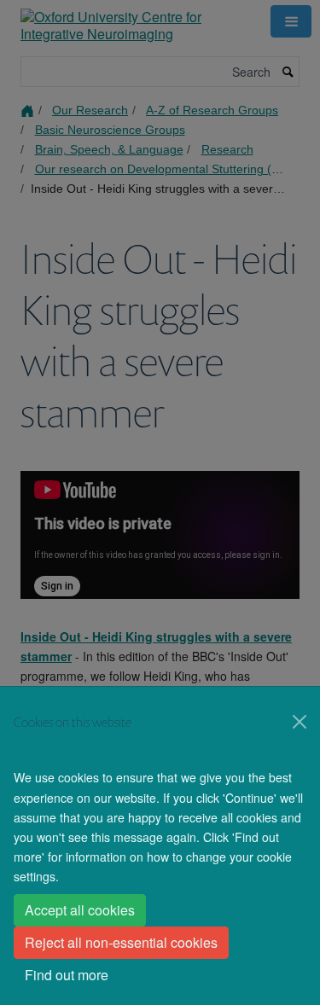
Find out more (66, 975)
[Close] (299, 721)
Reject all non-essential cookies (121, 942)
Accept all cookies (80, 910)
